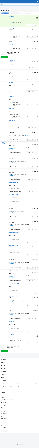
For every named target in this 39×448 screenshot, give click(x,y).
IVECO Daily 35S (3, 371)
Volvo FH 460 (3, 368)
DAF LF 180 (11, 169)
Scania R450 (3, 374)
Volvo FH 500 (3, 365)
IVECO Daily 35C (3, 380)
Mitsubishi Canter (12, 40)
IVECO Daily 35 (3, 359)
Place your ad (4, 57)
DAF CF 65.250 (11, 321)
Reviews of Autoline (4, 418)
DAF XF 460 (2, 377)
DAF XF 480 (2, 362)
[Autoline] (1, 6)
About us (2, 394)
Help (2, 395)
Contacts (2, 397)
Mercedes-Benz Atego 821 (13, 182)
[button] (37, 1)
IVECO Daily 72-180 (12, 142)
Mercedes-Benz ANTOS (13, 207)
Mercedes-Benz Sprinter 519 (3, 386)
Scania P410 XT (12, 60)
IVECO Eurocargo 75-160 (13, 194)
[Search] (38, 4)
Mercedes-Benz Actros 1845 (3, 383)
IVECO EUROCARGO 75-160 (14, 283)
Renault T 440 (11, 157)
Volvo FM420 (11, 28)
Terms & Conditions (4, 413)
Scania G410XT (12, 108)
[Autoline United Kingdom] (6, 1)
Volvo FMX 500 (11, 82)
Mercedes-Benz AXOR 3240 (14, 232)
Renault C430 (11, 16)
